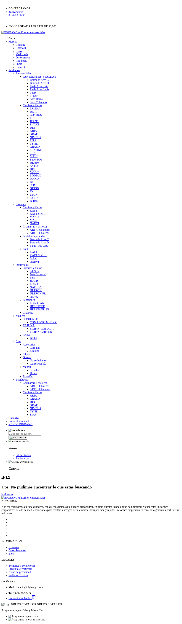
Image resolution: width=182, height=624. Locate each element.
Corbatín (35, 347)
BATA (26, 334)
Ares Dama (36, 98)
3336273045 (16, 11)
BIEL (33, 181)
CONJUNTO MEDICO (43, 322)
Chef (18, 341)
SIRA (33, 140)
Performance (23, 57)
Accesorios (29, 344)
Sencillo (34, 370)
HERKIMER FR (39, 309)
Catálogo (14, 417)
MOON (34, 172)
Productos (14, 70)
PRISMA (35, 108)
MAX (33, 220)
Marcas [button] (13, 41)
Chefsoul (21, 47)
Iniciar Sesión (23, 455)
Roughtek (21, 60)
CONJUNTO (30, 319)
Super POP (36, 159)
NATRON (36, 287)
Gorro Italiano (38, 360)
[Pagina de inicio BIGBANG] (23, 497)
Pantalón (28, 376)
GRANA (35, 146)
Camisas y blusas (32, 105)
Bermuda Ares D (39, 83)
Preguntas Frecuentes (20, 568)
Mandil (27, 366)
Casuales (21, 204)
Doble (33, 373)
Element (20, 67)
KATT (33, 210)
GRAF (34, 134)
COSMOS (36, 114)
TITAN (34, 95)
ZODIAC (35, 175)
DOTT (34, 111)
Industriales (22, 264)
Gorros (27, 357)
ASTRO (34, 165)
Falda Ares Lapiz (39, 89)
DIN (32, 127)
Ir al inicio (7, 494)
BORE (34, 201)
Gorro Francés (38, 363)
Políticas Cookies (18, 575)
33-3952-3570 (17, 14)
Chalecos (28, 312)
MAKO (34, 178)
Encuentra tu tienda (19, 421)
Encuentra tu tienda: (20, 598)
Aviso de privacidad (20, 572)
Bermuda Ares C (39, 79)
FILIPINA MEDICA (42, 328)
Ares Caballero (38, 102)
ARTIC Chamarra (40, 229)
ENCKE (35, 124)
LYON (34, 194)
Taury (33, 92)
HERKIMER (37, 306)
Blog (11, 553)
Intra (32, 277)
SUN (33, 153)
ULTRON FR (38, 293)
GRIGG (34, 188)
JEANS (34, 121)
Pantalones (29, 299)
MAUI (34, 156)
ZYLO (34, 197)
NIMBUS (35, 137)
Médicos (20, 315)
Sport (19, 63)
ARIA (33, 130)
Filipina (27, 354)
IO (31, 191)
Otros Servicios (17, 550)
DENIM (34, 162)
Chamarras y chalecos (35, 226)
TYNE (34, 143)
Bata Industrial (38, 274)
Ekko (19, 51)
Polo (25, 248)
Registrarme (22, 458)
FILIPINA (29, 325)
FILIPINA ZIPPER (41, 331)
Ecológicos (22, 379)
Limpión (34, 350)
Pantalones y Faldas (34, 236)
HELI (33, 169)
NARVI (34, 223)
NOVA (34, 296)
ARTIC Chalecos (39, 232)
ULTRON (36, 290)
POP (32, 118)
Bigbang (20, 44)
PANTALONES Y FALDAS (39, 76)
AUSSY (34, 271)
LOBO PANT (38, 303)
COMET (35, 185)
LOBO (34, 283)
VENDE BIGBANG (21, 424)
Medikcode (22, 54)
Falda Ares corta (39, 86)
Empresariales (23, 73)
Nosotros (14, 547)
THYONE (36, 149)
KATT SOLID (38, 213)
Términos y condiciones (22, 565)
